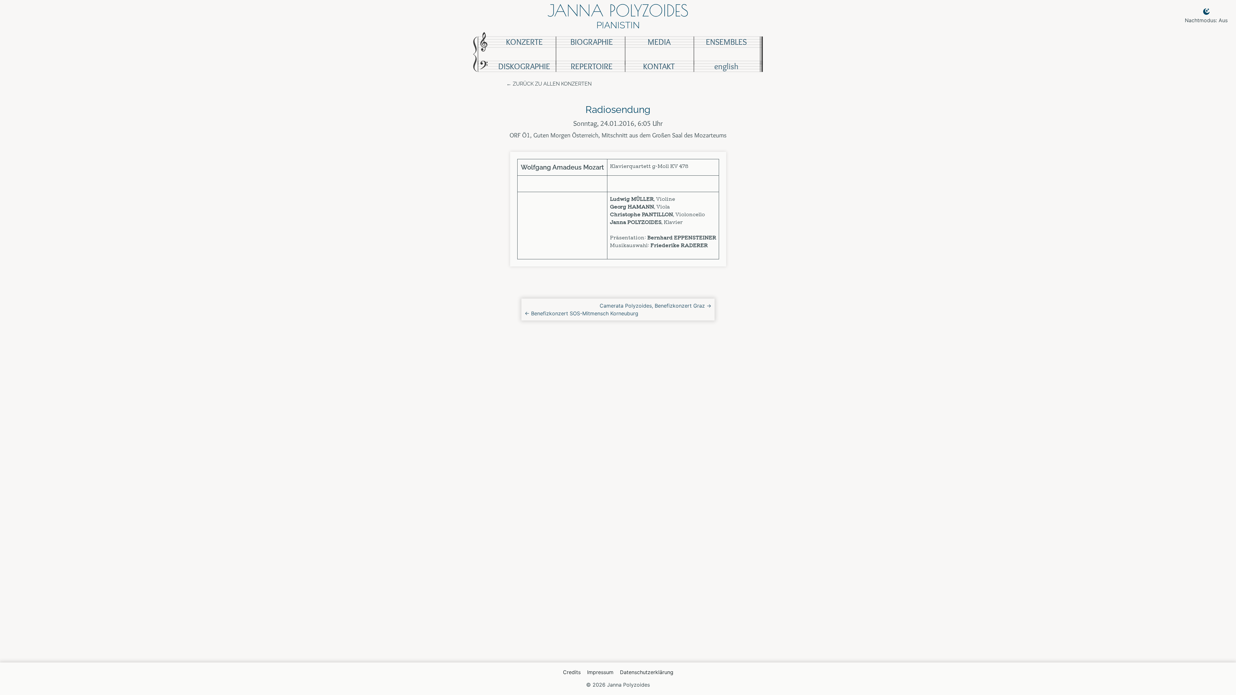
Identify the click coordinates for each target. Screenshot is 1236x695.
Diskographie (524, 66)
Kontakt (659, 66)
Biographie (591, 42)
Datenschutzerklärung (646, 672)
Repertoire (592, 66)
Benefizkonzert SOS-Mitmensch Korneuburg (581, 313)
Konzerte (524, 42)
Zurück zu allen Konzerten (552, 84)
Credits (572, 672)
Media (659, 42)
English (726, 66)
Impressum (600, 672)
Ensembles (726, 42)
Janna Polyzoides (618, 10)
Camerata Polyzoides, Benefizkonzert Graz (655, 305)
